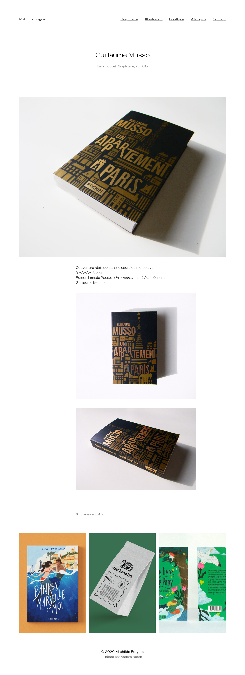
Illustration (153, 19)
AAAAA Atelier (90, 272)
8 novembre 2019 (89, 514)
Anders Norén (131, 657)
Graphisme (129, 19)
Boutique (176, 19)
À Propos (198, 19)
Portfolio (142, 66)
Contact (219, 19)
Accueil (111, 66)
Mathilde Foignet (32, 19)
